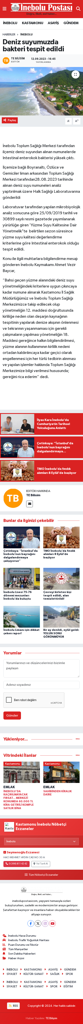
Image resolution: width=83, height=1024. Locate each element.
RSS (15, 1005)
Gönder (12, 715)
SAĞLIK (54, 974)
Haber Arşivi (16, 958)
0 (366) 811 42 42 (18, 864)
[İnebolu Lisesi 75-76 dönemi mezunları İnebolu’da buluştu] (21, 579)
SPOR (69, 974)
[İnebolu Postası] (41, 9)
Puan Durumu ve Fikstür (23, 944)
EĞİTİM (68, 986)
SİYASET (12, 974)
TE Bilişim (51, 1018)
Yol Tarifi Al (42, 864)
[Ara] (78, 9)
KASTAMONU (32, 23)
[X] (38, 923)
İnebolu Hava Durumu (22, 935)
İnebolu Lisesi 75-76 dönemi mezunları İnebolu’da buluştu (17, 595)
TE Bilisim (33, 495)
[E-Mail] (29, 504)
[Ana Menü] (4, 9)
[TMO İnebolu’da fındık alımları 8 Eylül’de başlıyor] (61, 537)
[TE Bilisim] (13, 498)
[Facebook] (30, 923)
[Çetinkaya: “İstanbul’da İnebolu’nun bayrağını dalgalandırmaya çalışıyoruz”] (21, 537)
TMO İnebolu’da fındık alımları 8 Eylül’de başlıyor (59, 554)
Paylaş (12, 120)
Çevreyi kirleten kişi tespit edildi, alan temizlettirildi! (57, 595)
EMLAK (9, 787)
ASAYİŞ (53, 23)
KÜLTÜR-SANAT (34, 974)
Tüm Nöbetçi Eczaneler (43, 874)
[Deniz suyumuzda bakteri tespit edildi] (41, 91)
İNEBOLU (10, 23)
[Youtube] (52, 923)
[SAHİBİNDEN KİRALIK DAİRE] (61, 773)
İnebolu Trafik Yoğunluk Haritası (28, 940)
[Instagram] (45, 923)
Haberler (9, 34)
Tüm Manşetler (18, 949)
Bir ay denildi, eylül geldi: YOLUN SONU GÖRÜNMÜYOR (61, 633)
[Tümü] (78, 739)
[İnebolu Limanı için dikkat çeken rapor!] (21, 616)
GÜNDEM (70, 23)
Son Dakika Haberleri (21, 953)
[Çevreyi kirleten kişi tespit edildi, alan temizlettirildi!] (61, 579)
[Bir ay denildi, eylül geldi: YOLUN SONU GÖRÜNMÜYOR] (61, 616)
